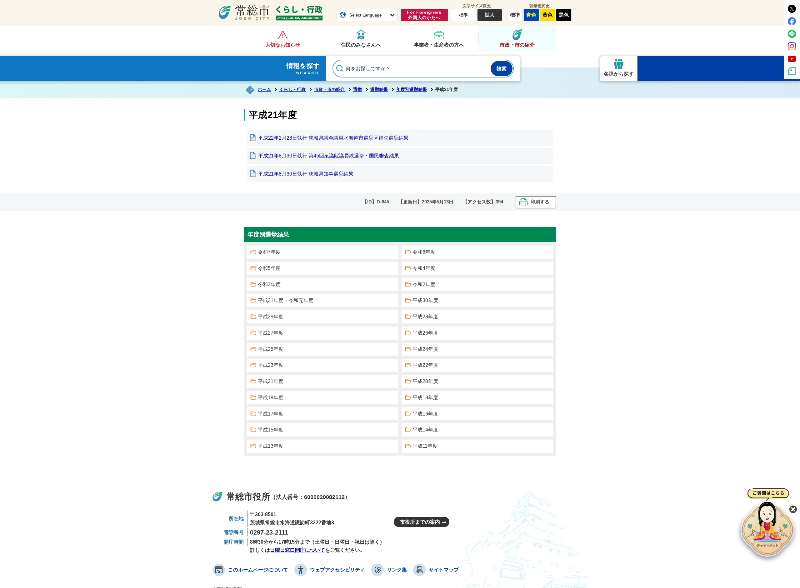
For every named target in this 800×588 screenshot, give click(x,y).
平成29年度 (270, 316)
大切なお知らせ (282, 44)
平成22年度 (425, 365)
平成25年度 (270, 349)
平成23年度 (270, 365)
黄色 (547, 14)
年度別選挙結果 (411, 89)
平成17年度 (270, 413)
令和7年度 (269, 252)
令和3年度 (269, 284)
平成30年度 (425, 300)
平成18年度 (425, 397)
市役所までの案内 (420, 522)
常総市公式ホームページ (244, 12)
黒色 (564, 14)
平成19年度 (270, 397)
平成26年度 (425, 333)
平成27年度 (270, 333)
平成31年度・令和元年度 (285, 300)
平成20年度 (425, 381)
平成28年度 (425, 316)
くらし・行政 (299, 13)
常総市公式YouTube (792, 59)
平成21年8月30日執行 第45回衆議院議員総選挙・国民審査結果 (328, 155)
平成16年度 (425, 413)
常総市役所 (248, 496)
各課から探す (619, 74)
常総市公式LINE (792, 34)
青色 (531, 14)
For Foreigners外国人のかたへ (424, 15)
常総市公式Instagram (792, 46)
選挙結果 (379, 89)
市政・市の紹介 (517, 44)
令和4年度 (423, 268)
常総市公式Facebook (792, 21)
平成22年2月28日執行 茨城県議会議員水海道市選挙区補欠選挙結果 (333, 138)
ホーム (264, 89)
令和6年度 (423, 252)
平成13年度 (270, 446)
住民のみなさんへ (361, 44)
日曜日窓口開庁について (297, 550)
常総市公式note (792, 71)
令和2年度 (423, 284)
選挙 (357, 89)
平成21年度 (270, 381)
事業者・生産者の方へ (439, 44)
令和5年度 (269, 268)
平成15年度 (270, 429)
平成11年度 (425, 446)
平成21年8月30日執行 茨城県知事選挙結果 (305, 174)
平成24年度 (425, 349)
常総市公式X (792, 9)
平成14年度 (425, 429)
